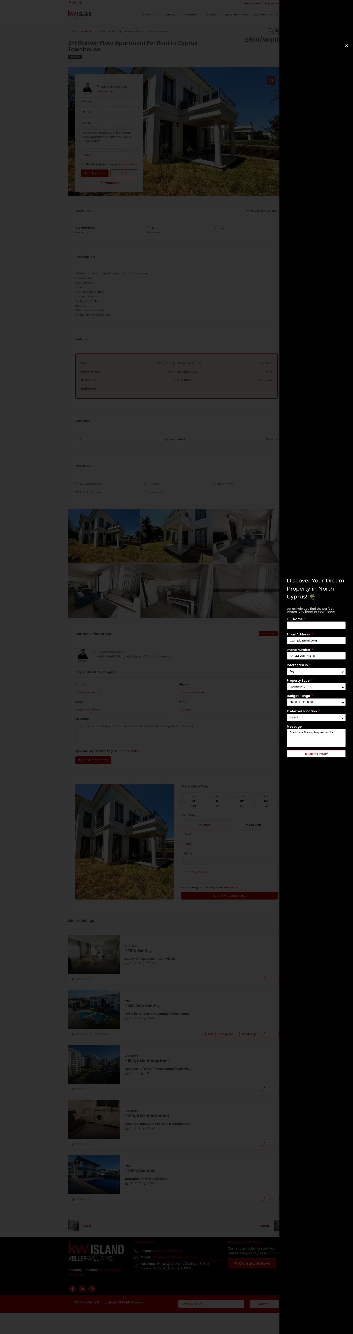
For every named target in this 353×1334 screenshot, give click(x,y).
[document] (176, 667)
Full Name (295, 619)
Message (294, 726)
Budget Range (299, 696)
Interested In (298, 665)
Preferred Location (302, 711)
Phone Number (299, 650)
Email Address (299, 634)
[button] (346, 45)
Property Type (298, 680)
